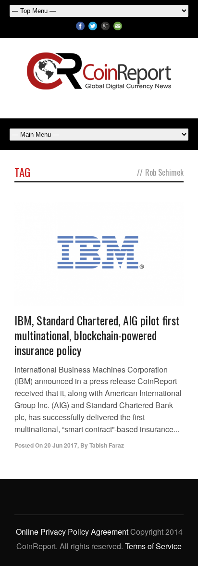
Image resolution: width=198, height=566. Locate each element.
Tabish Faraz (106, 445)
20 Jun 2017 (60, 445)
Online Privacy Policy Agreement (72, 531)
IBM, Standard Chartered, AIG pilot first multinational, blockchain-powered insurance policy (97, 335)
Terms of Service (153, 546)
